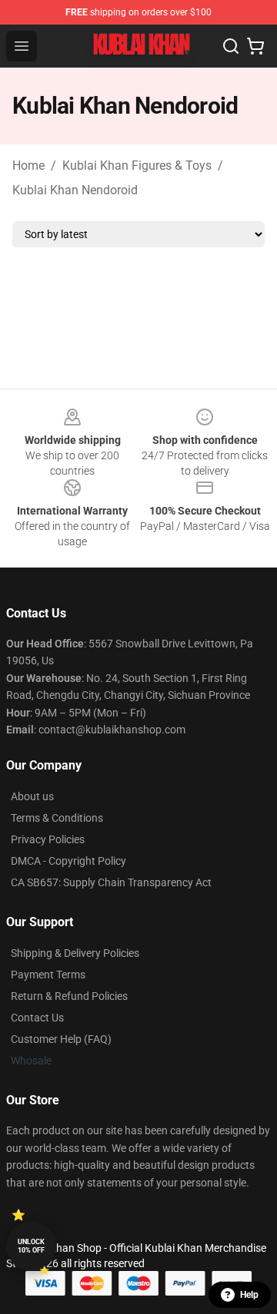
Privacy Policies (48, 839)
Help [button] (249, 1294)
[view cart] (255, 46)
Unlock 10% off (31, 1246)
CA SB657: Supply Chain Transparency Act (111, 882)
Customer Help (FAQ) (61, 1039)
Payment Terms (48, 974)
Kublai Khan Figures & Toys (137, 165)
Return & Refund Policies (69, 996)
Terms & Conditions (57, 818)
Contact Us (37, 1017)
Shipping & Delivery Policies (75, 953)
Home (28, 165)
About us (32, 796)
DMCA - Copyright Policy (68, 861)
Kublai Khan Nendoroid (75, 190)
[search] (231, 46)
